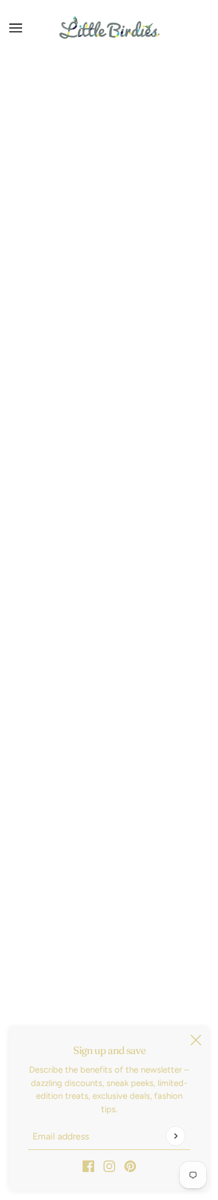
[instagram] (109, 1166)
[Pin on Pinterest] (108, 580)
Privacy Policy (109, 815)
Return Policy (109, 779)
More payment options (109, 415)
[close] (196, 1040)
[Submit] (175, 1136)
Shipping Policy (109, 797)
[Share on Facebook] (68, 580)
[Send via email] (129, 580)
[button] (150, 580)
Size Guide (109, 850)
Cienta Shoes (109, 252)
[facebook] (88, 1166)
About (109, 886)
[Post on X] (88, 580)
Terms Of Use (109, 833)
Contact (109, 868)
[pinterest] (130, 1166)
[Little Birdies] (109, 28)
